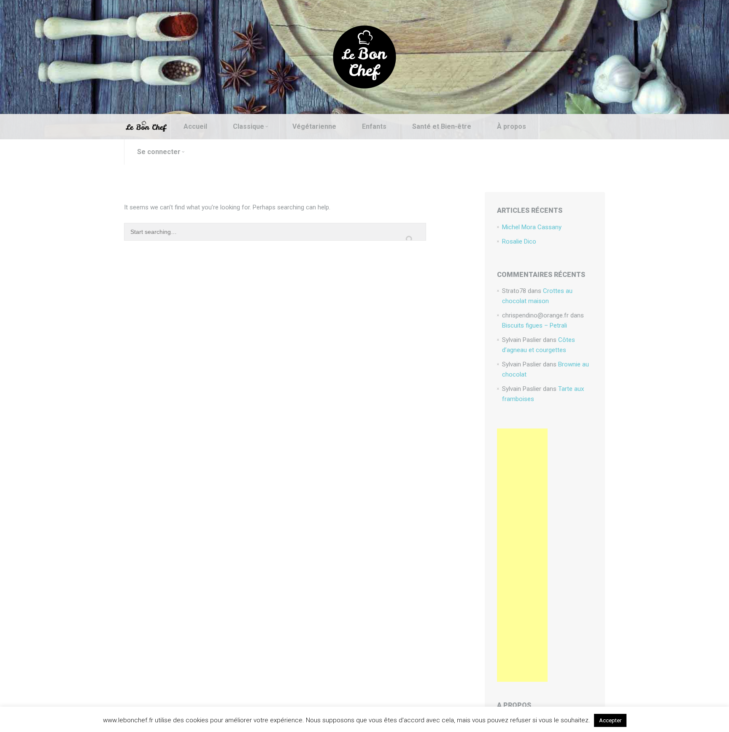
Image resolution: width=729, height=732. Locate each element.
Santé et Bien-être (441, 126)
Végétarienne (314, 126)
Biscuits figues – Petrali (534, 325)
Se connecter (159, 152)
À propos (511, 126)
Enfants (374, 126)
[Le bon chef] (364, 56)
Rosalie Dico (519, 241)
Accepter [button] (610, 720)
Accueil (195, 126)
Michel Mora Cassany (532, 227)
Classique (248, 126)
